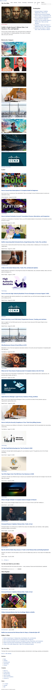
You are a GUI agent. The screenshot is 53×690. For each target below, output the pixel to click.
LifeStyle (5, 660)
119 (4, 560)
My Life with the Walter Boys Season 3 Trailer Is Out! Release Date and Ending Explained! (25, 549)
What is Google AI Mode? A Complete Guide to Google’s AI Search (18, 499)
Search (42, 2)
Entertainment (30, 2)
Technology (24, 2)
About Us (6, 670)
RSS (4, 686)
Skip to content (3, 0)
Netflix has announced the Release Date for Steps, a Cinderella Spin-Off (20, 632)
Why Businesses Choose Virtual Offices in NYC (14, 345)
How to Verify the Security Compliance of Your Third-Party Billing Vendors (21, 422)
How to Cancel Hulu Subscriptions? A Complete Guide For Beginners (19, 190)
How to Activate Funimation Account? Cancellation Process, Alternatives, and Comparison (25, 216)
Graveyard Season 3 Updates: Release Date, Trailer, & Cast (17, 524)
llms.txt (3, 653)
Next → (7, 560)
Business (15, 2)
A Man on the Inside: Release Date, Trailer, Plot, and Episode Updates (19, 267)
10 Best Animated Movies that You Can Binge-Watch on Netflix (18, 612)
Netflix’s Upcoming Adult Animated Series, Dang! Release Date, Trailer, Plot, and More (24, 242)
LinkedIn (5, 685)
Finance (19, 2)
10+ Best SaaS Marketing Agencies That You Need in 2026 (16, 448)
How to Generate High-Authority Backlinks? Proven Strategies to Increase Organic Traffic (25, 293)
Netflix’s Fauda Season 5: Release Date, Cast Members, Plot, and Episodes (14, 28)
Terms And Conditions (8, 676)
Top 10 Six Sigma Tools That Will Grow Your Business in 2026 (17, 474)
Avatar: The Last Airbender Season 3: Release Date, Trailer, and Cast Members (43, 22)
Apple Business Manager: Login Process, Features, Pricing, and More (19, 396)
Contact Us (6, 678)
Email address (4, 568)
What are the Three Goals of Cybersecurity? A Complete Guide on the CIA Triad (22, 371)
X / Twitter (6, 683)
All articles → (4, 172)
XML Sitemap (8, 653)
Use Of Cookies (7, 675)
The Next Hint (5, 3)
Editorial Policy (7, 673)
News (12, 2)
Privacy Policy (7, 672)
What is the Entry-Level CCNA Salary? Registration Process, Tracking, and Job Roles (23, 319)
